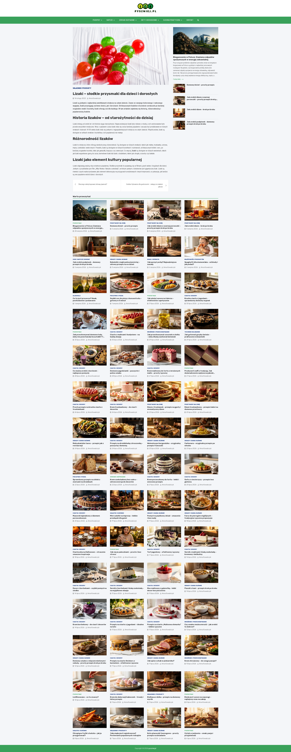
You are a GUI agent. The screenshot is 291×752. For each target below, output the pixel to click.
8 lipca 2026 (191, 702)
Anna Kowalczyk (95, 98)
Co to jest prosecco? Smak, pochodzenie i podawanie (85, 299)
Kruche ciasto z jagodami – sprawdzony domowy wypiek (197, 299)
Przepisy (96, 20)
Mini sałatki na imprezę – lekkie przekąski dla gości (124, 517)
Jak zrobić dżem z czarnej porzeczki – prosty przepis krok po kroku (202, 99)
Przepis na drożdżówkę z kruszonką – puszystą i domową (126, 444)
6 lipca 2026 (191, 738)
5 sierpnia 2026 (117, 229)
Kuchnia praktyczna (171, 20)
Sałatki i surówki (117, 513)
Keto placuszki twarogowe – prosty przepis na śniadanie (163, 734)
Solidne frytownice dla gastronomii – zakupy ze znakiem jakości (144, 185)
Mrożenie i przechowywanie (158, 332)
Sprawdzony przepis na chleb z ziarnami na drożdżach (86, 481)
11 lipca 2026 (116, 666)
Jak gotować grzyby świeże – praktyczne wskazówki (197, 336)
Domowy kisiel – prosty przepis (200, 85)
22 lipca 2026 (80, 485)
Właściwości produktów (194, 259)
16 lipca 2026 (191, 557)
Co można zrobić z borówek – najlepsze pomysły (85, 372)
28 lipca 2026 (80, 376)
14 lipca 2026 (191, 591)
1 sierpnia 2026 (80, 304)
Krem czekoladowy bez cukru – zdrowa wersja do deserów (123, 481)
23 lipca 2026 (154, 448)
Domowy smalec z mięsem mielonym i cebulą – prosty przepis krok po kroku (89, 662)
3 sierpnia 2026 (80, 267)
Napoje (110, 20)
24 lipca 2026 (80, 448)
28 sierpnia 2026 (81, 231)
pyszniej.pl (152, 748)
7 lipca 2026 (116, 738)
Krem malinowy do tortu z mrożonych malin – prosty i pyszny (163, 372)
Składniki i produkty (82, 88)
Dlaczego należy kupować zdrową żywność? (93, 184)
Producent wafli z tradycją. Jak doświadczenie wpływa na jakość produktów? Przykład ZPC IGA (198, 373)
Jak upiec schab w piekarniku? (160, 661)
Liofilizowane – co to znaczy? (86, 697)
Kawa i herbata (153, 259)
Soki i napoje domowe (81, 259)
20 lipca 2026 (191, 485)
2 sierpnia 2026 (155, 267)
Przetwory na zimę (117, 223)
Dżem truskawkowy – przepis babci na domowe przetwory (201, 408)
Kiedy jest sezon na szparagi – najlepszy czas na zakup (197, 698)
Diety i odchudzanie (149, 20)
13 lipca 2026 (117, 630)
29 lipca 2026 (154, 340)
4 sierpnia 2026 (155, 231)
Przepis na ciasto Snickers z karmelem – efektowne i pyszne (124, 662)
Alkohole (76, 295)
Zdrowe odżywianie (127, 20)
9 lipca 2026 (116, 702)
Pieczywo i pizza (116, 295)
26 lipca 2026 (80, 412)
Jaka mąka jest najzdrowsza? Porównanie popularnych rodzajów (125, 734)
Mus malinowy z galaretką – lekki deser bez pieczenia (161, 589)
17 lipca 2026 (117, 557)
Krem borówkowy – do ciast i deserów (89, 624)
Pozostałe (77, 223)
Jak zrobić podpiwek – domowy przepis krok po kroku (200, 123)
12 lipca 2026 (191, 630)
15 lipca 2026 (117, 593)
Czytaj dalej (177, 79)
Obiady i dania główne (118, 259)
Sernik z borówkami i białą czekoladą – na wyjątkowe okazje (127, 589)
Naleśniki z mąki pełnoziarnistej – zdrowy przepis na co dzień (125, 263)
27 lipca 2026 (154, 376)
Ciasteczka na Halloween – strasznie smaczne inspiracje (89, 553)
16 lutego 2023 (80, 98)
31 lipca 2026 (154, 304)
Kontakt (190, 20)
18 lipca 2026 (191, 521)
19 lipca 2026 (117, 521)
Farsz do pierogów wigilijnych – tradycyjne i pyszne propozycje (198, 517)
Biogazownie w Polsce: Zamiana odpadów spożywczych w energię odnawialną (87, 228)
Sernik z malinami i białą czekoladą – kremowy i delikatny (200, 553)
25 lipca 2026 (154, 412)
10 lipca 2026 (191, 664)
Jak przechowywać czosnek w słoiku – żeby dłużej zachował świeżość (163, 336)
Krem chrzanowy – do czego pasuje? (200, 661)
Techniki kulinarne (192, 332)
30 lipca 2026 (191, 304)
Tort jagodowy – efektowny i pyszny (163, 552)
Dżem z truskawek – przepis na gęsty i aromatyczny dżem (164, 408)
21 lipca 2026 (154, 485)
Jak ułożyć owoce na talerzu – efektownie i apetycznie (160, 299)
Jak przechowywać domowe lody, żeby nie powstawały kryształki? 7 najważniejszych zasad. (88, 337)
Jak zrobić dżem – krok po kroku (201, 109)
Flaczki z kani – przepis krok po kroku (200, 588)
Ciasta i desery (190, 295)
